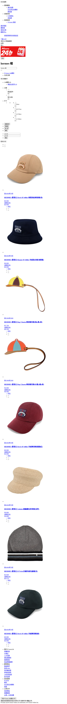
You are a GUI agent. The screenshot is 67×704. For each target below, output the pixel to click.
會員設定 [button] (15, 35)
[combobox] (33, 64)
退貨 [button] (11, 35)
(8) (12, 84)
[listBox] (33, 141)
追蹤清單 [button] (7, 35)
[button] (33, 12)
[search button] (1, 70)
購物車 (3, 28)
